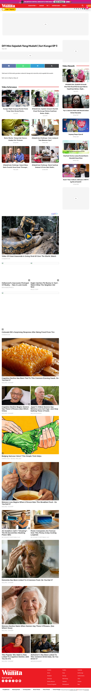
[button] (83, 6)
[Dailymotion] (85, 9)
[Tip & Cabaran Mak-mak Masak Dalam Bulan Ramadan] (75, 101)
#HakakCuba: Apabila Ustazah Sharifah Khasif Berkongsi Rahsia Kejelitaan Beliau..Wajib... (45, 111)
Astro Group (86, 689)
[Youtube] (83, 9)
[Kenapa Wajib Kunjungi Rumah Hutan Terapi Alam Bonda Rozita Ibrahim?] (15, 98)
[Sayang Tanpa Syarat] (75, 125)
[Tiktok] (81, 9)
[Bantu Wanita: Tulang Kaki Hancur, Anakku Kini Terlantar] (15, 127)
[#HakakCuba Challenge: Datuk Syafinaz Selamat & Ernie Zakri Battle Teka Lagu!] (45, 154)
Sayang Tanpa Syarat (76, 134)
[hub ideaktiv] (87, 5)
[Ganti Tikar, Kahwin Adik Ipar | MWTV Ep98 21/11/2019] (75, 170)
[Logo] (8, 5)
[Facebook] (75, 9)
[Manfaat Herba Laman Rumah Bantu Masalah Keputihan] (75, 147)
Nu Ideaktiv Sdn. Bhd (73, 689)
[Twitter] (79, 9)
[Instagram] (77, 9)
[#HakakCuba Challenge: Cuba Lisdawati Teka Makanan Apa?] (45, 127)
